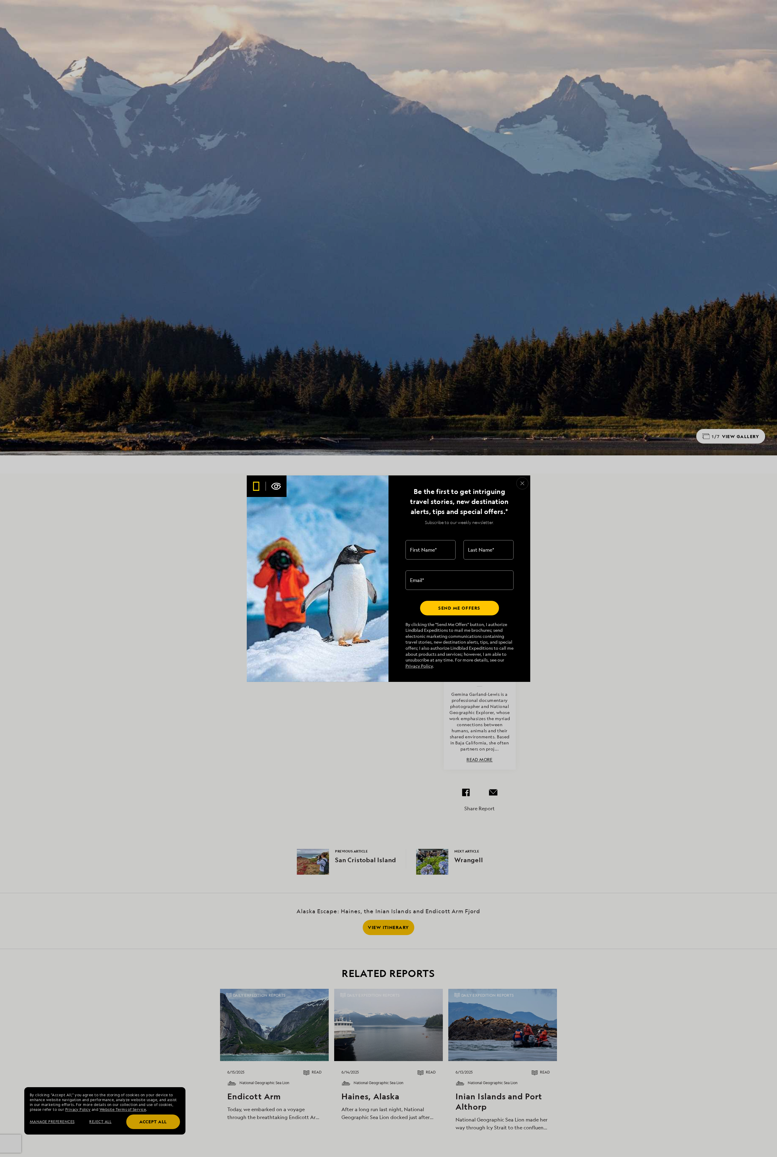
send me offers (459, 608)
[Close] (522, 483)
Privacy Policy (419, 666)
